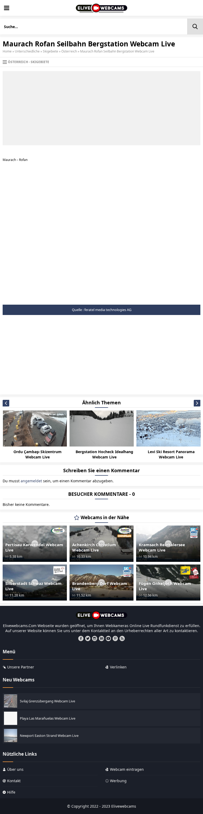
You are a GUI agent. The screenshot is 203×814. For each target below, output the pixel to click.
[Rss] (122, 638)
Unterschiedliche (27, 51)
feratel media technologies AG (107, 309)
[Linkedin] (101, 638)
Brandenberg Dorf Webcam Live (99, 586)
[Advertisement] (101, 108)
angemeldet (31, 480)
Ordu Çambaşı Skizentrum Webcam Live (37, 454)
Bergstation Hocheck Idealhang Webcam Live (104, 454)
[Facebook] (81, 638)
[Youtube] (108, 638)
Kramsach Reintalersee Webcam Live (162, 547)
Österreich (69, 51)
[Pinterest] (115, 638)
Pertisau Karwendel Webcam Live (34, 547)
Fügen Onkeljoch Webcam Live (165, 586)
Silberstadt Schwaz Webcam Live (33, 586)
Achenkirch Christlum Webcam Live (94, 547)
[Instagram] (94, 638)
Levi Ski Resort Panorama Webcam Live (171, 454)
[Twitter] (87, 638)
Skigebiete (50, 51)
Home (7, 51)
